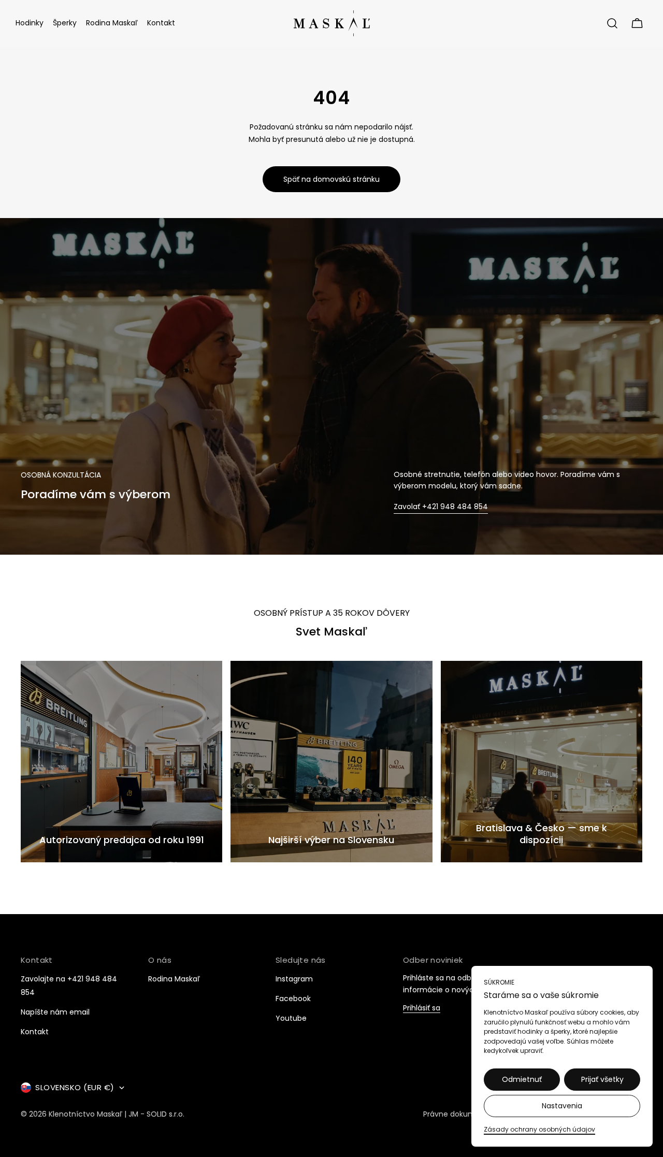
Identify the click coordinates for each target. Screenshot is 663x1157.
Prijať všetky (602, 1079)
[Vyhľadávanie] (612, 23)
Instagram (294, 979)
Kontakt (35, 1031)
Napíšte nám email (55, 1012)
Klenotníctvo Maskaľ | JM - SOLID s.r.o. (116, 1114)
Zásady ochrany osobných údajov (539, 1129)
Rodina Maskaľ (174, 979)
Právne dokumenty (457, 1114)
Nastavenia (562, 1106)
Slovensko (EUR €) (74, 1087)
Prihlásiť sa (421, 1008)
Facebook (293, 998)
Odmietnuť (522, 1079)
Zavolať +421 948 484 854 (441, 507)
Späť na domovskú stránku (331, 179)
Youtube (291, 1018)
